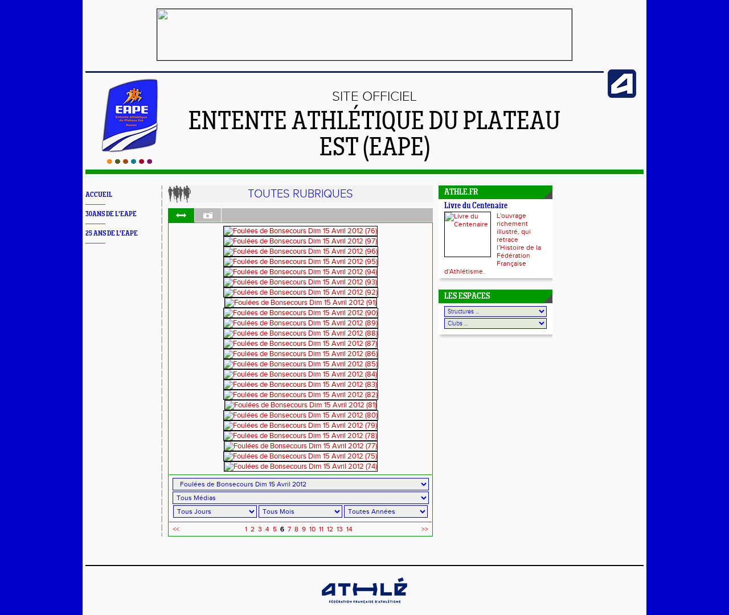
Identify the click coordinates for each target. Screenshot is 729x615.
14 (349, 529)
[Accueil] (129, 161)
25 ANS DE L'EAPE (111, 233)
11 (321, 529)
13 (340, 529)
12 (330, 529)
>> (424, 529)
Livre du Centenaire (475, 206)
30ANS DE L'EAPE (111, 214)
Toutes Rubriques (300, 194)
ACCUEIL (98, 195)
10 (312, 529)
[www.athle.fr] (622, 95)
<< (176, 529)
